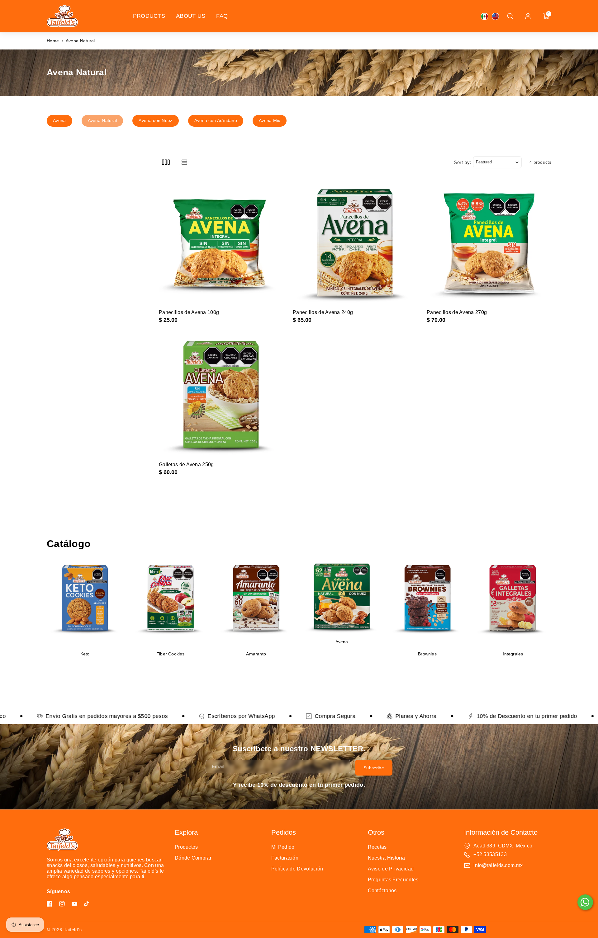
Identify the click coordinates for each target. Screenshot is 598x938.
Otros (376, 832)
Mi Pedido (283, 847)
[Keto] (85, 602)
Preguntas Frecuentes (393, 879)
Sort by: (463, 162)
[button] (510, 16)
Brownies (427, 654)
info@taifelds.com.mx (498, 865)
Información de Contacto (501, 832)
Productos (186, 847)
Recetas (377, 847)
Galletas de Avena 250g (186, 464)
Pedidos (283, 832)
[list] (184, 162)
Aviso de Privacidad (391, 868)
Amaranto (256, 654)
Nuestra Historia (386, 858)
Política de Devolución (297, 868)
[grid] (166, 162)
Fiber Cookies (170, 654)
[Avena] (342, 596)
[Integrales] (513, 602)
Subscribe (373, 767)
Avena (341, 642)
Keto (85, 654)
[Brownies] (427, 602)
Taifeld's (73, 929)
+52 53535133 (490, 854)
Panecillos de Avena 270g (457, 312)
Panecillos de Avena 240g (323, 312)
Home (53, 40)
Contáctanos (382, 890)
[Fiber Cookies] (170, 602)
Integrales (513, 654)
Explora (186, 832)
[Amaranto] (256, 602)
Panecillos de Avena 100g (189, 312)
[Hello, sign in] (528, 16)
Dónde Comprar (193, 858)
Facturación (284, 858)
